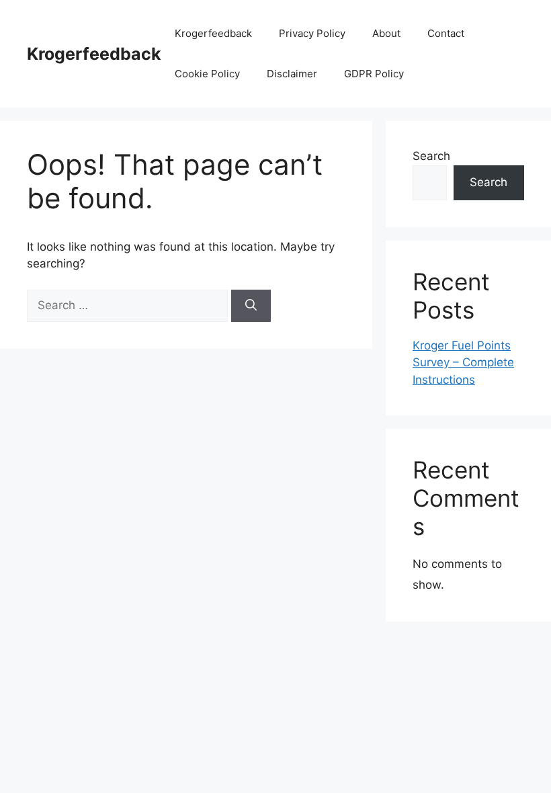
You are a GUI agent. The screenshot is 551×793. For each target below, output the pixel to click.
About (386, 33)
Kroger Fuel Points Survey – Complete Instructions (463, 362)
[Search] (251, 306)
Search (431, 156)
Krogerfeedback (94, 54)
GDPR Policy (374, 73)
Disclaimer (292, 73)
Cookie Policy (207, 73)
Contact (445, 33)
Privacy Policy (312, 33)
